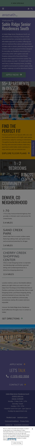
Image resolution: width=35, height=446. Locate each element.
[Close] (32, 429)
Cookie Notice (12, 439)
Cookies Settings (16, 443)
